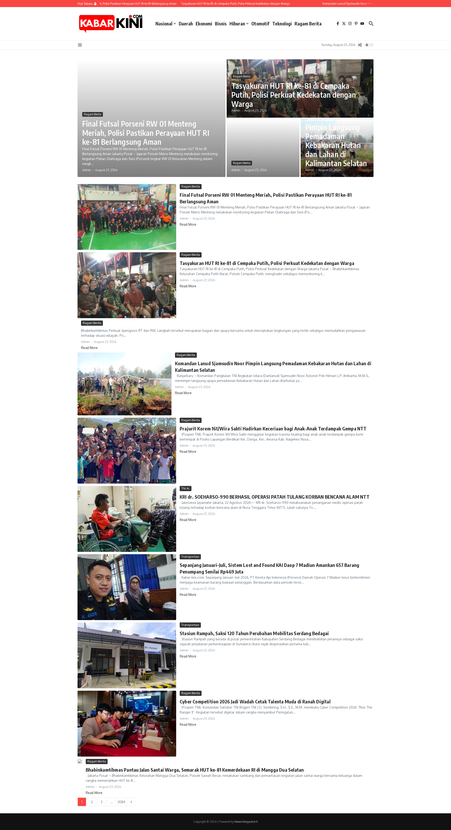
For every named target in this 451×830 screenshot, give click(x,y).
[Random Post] (360, 45)
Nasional (164, 23)
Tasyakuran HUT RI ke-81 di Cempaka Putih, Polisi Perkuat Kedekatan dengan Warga (293, 94)
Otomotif (260, 23)
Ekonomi (204, 23)
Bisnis (221, 23)
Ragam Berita (308, 23)
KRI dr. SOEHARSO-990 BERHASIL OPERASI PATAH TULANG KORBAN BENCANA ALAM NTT (274, 497)
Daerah (186, 23)
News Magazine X (246, 821)
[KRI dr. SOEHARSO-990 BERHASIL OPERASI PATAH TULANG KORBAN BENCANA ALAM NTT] (127, 519)
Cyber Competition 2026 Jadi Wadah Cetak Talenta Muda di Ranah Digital (255, 701)
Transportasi (190, 556)
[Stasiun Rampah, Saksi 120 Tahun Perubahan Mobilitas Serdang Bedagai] (127, 655)
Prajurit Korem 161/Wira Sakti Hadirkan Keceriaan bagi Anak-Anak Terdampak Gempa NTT (273, 428)
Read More (188, 224)
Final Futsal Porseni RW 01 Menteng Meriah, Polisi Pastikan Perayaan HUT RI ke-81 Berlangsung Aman (145, 132)
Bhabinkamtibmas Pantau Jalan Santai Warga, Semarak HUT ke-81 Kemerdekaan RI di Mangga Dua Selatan (195, 770)
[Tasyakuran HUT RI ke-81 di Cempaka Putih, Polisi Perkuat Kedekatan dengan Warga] (127, 285)
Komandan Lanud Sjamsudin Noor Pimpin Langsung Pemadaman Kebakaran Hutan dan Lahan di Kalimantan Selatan (336, 136)
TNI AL (185, 488)
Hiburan (237, 23)
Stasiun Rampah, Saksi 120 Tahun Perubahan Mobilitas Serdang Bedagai (254, 633)
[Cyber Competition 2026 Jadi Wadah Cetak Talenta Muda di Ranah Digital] (127, 724)
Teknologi (282, 23)
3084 (121, 802)
